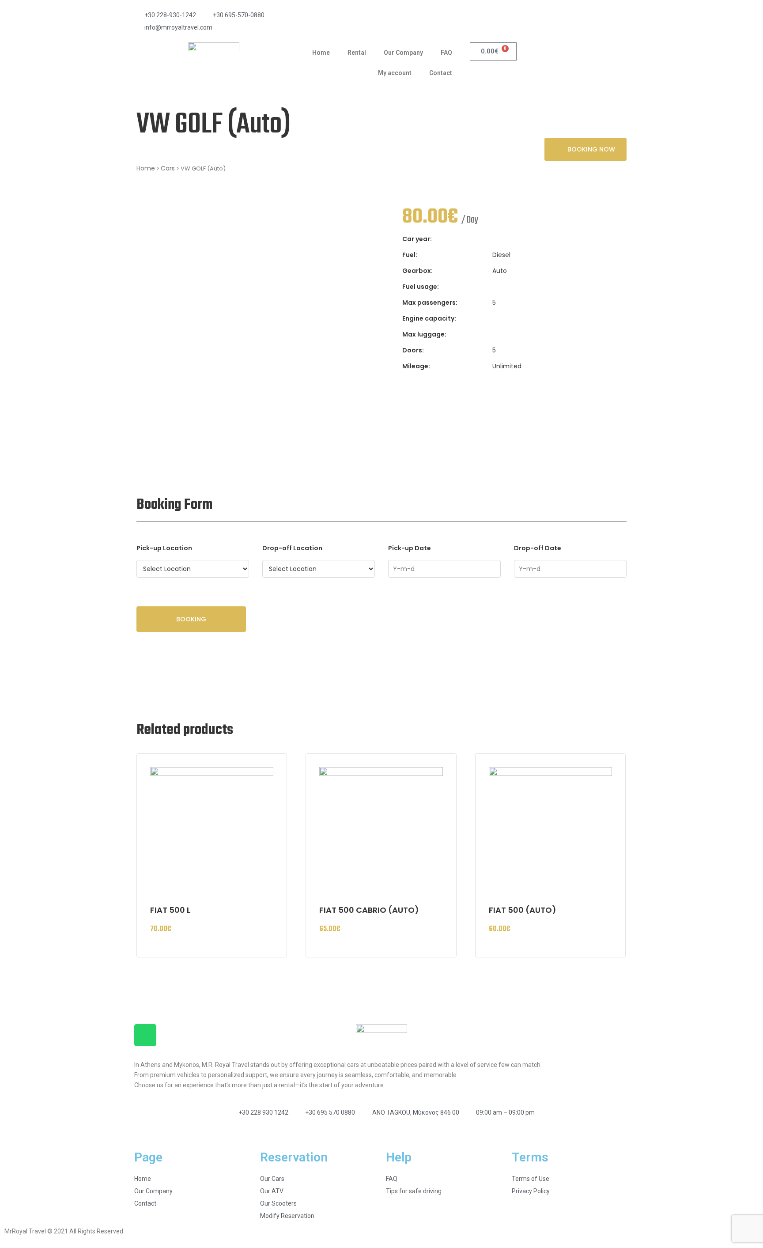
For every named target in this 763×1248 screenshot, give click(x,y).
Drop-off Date (537, 548)
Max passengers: (429, 302)
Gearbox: (417, 270)
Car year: (417, 238)
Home (321, 52)
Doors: (413, 350)
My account (395, 72)
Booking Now (591, 149)
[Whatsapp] (145, 1035)
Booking (191, 619)
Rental (357, 52)
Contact (440, 72)
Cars (168, 168)
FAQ (446, 52)
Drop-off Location (292, 548)
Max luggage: (424, 334)
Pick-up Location (164, 548)
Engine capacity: (429, 318)
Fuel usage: (420, 286)
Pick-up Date (409, 548)
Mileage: (416, 366)
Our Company (403, 52)
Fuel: (409, 254)
